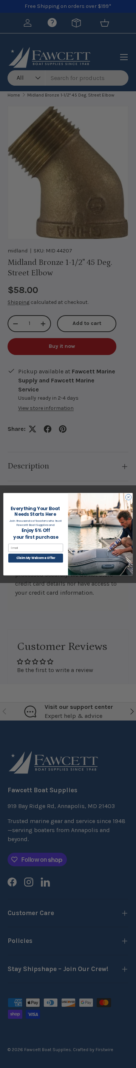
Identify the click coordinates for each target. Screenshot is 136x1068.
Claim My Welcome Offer (36, 558)
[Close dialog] (128, 497)
